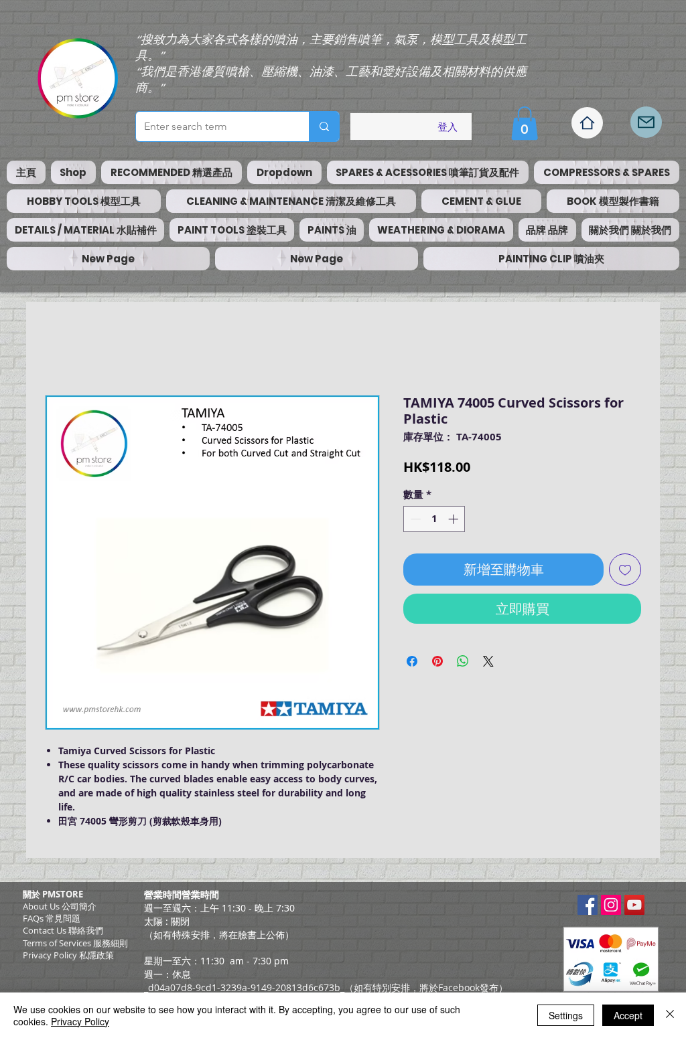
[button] (524, 123)
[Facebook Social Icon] (587, 905)
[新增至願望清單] (625, 569)
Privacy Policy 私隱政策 (68, 955)
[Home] (587, 123)
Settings (566, 1015)
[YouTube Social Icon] (634, 905)
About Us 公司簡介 (59, 906)
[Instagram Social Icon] (611, 905)
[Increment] (454, 519)
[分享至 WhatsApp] (463, 661)
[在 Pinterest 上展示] (437, 661)
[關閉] (670, 1015)
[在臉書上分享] (412, 661)
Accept (628, 1015)
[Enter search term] (324, 126)
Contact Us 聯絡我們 (63, 930)
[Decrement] (414, 519)
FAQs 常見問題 (51, 918)
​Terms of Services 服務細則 (75, 943)
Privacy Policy (80, 1021)
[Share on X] (488, 661)
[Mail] (646, 122)
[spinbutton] (434, 519)
